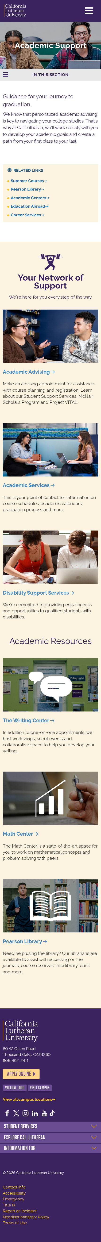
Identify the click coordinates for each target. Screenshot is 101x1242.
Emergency (13, 1199)
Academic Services (26, 485)
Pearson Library (26, 189)
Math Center (18, 834)
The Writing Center (26, 720)
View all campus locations (27, 1099)
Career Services (26, 215)
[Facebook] (7, 1113)
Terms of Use (15, 1222)
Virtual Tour (15, 1087)
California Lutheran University (15, 11)
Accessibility (14, 1193)
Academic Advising (26, 372)
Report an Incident (20, 1211)
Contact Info (14, 1187)
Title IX (9, 1205)
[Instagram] (25, 1113)
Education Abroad (28, 206)
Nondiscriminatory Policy (26, 1217)
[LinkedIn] (35, 1113)
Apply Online (19, 1074)
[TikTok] (52, 1113)
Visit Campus (40, 1087)
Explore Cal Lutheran (25, 1137)
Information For (19, 1148)
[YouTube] (44, 1113)
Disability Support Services (36, 593)
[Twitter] (16, 1113)
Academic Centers (28, 197)
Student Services (20, 1126)
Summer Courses (27, 180)
